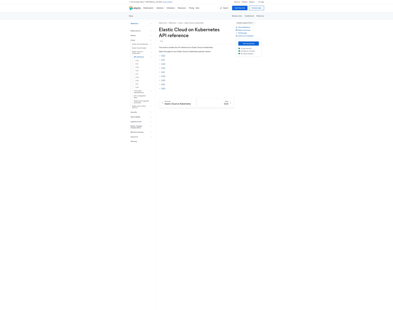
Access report (167, 2)
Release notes (237, 16)
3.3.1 (163, 72)
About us (237, 2)
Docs (197, 8)
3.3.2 (163, 68)
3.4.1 (163, 60)
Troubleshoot (249, 16)
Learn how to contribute (245, 36)
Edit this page (242, 33)
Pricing (191, 8)
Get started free (248, 43)
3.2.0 (163, 80)
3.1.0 (163, 84)
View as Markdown (244, 27)
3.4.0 (163, 64)
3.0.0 (163, 88)
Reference (260, 16)
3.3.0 (163, 76)
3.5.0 (163, 56)
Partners (244, 2)
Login (262, 2)
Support (252, 2)
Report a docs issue (244, 30)
